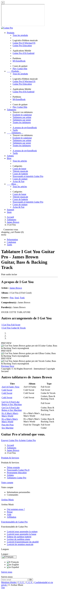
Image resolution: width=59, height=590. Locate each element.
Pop (11, 297)
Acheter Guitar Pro (27, 440)
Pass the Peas (8, 424)
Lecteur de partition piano (18, 539)
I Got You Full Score (11, 324)
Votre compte (7, 482)
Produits (10, 32)
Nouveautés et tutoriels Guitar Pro (28, 176)
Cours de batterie (20, 173)
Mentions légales (9, 582)
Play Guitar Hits (20, 68)
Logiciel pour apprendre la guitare (22, 531)
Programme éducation (17, 472)
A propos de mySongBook (25, 127)
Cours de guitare (20, 179)
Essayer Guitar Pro (9, 440)
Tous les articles (20, 161)
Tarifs (15, 130)
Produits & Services (10, 458)
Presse (10, 512)
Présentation (12, 239)
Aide (9, 514)
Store (9, 212)
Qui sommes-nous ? (16, 509)
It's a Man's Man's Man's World (10, 420)
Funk (22, 297)
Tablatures (11, 109)
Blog (9, 158)
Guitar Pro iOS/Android (23, 53)
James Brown (16, 288)
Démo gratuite (13, 467)
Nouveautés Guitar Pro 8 (18, 470)
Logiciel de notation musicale (20, 544)
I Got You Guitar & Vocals (14, 328)
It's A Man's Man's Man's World (10, 414)
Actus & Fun (18, 181)
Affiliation (11, 517)
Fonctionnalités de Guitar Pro (14, 522)
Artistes (10, 156)
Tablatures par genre (22, 120)
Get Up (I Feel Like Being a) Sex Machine (12, 403)
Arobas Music (7, 499)
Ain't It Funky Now (10, 387)
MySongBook (19, 61)
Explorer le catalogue (22, 115)
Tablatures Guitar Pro (16, 477)
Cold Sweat (7, 390)
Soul (17, 297)
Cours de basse (19, 168)
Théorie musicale (20, 171)
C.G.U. (21, 582)
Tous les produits (20, 35)
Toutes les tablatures (22, 122)
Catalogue (11, 242)
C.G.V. (29, 582)
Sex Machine (7, 428)
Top (3, 587)
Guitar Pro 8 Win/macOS (24, 43)
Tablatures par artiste (22, 117)
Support (10, 209)
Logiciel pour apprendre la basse (21, 534)
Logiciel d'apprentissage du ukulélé (23, 542)
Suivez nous (6, 572)
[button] (5, 366)
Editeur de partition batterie (19, 536)
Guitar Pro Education (22, 45)
